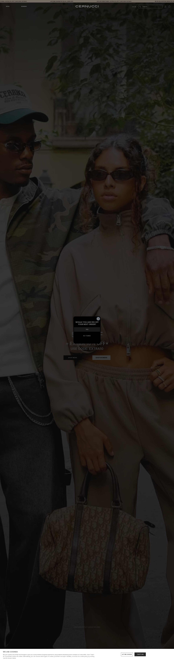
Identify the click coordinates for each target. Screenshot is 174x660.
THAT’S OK (140, 654)
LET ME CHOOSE (127, 654)
